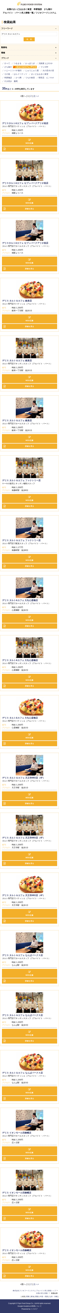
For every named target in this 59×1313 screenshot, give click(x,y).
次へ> (36, 96)
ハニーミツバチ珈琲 (13, 70)
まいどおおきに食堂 (39, 74)
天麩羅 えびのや (46, 63)
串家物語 (8, 78)
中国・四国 (44, 1297)
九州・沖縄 (53, 1297)
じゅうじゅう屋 (32, 70)
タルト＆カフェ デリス (26, 67)
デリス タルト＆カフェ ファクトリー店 (21, 480)
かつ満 (18, 78)
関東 (28, 1297)
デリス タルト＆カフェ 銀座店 (17, 301)
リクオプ (34, 1309)
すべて (7, 63)
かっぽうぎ (30, 63)
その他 (7, 74)
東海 (32, 1297)
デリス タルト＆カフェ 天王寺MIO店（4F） (23, 778)
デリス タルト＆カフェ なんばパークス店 (22, 955)
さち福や (8, 67)
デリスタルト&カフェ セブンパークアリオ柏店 (25, 123)
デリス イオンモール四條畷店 (16, 1133)
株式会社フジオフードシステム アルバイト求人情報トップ (34, 1291)
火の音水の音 (48, 70)
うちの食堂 (30, 78)
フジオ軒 (44, 67)
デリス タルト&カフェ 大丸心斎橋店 (20, 600)
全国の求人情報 (42, 1293)
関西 (37, 1297)
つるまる (17, 63)
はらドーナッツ (20, 74)
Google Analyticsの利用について (30, 1306)
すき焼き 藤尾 (11, 81)
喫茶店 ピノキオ (46, 78)
